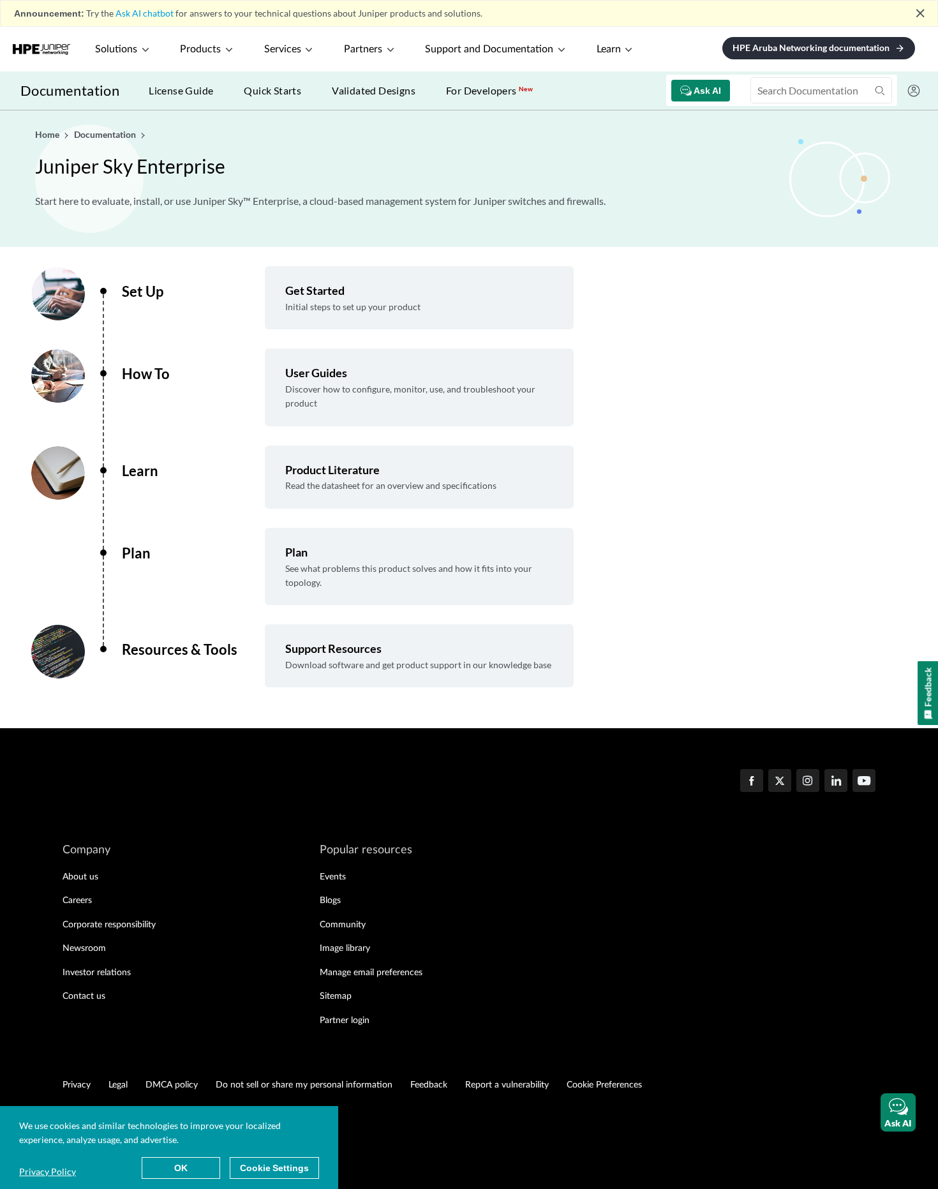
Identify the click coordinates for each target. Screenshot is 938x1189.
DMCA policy (171, 1085)
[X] (779, 782)
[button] (898, 1112)
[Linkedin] (835, 782)
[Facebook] (751, 782)
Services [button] (282, 49)
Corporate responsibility (109, 924)
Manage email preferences (371, 972)
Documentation (69, 90)
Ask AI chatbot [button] (144, 13)
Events (333, 876)
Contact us (84, 996)
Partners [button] (363, 49)
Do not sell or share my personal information (304, 1085)
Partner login (344, 1020)
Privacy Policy (47, 1171)
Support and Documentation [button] (489, 49)
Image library (345, 948)
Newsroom (84, 948)
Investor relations (97, 972)
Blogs (330, 900)
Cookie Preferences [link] (604, 1085)
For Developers (489, 90)
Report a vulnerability (507, 1085)
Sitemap (336, 996)
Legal (118, 1085)
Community (343, 924)
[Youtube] (863, 782)
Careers (77, 900)
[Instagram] (807, 782)
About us (80, 876)
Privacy (77, 1085)
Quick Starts (272, 90)
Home (48, 134)
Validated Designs (373, 90)
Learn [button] (609, 49)
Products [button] (200, 49)
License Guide (181, 90)
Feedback (428, 1085)
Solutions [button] (116, 49)
